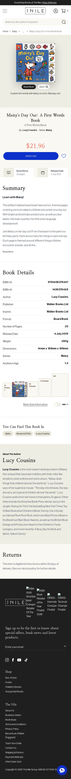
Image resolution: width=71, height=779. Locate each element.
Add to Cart (30, 156)
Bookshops (10, 719)
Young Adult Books (14, 691)
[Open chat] (62, 770)
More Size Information (35, 404)
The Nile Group (30, 769)
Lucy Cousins (30, 130)
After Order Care (13, 761)
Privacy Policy (12, 729)
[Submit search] (64, 22)
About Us (9, 710)
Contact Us (10, 748)
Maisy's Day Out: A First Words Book (45, 31)
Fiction (8, 682)
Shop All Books (49, 2)
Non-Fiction (11, 677)
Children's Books (13, 687)
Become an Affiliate (14, 733)
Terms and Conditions (15, 724)
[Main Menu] (5, 10)
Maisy (49, 130)
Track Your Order (13, 743)
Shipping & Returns (14, 752)
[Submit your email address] (62, 647)
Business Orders (13, 715)
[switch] (57, 404)
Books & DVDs (24, 433)
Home (5, 31)
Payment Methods (14, 757)
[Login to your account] (55, 11)
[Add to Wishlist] (64, 156)
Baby (14, 31)
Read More (8, 251)
